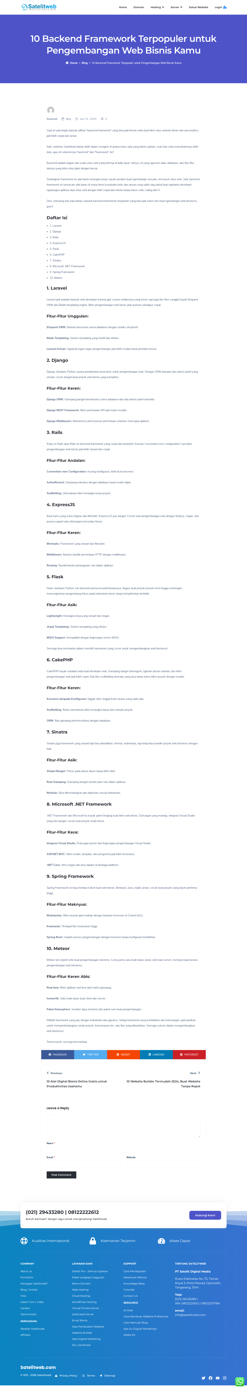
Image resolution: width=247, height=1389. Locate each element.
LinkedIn (158, 1054)
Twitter (93, 1054)
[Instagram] (225, 1378)
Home (123, 7)
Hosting (156, 7)
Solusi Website (198, 7)
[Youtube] (218, 1378)
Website (131, 1157)
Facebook (60, 1054)
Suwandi (52, 118)
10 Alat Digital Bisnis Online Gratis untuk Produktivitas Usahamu (77, 1084)
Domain (138, 7)
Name (51, 1143)
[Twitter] (203, 1378)
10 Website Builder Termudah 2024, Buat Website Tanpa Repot (163, 1084)
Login (218, 7)
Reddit (125, 1054)
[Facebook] (210, 1378)
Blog (85, 62)
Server (175, 7)
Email (51, 1157)
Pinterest (191, 1054)
